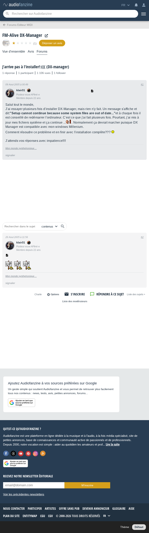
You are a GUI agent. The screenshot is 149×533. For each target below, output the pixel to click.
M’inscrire (87, 485)
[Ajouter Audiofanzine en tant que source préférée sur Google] (21, 402)
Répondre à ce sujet (110, 294)
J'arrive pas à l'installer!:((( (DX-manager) (35, 66)
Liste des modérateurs (74, 301)
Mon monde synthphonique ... (21, 148)
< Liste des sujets (136, 294)
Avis (31, 51)
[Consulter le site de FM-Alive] (45, 35)
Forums (42, 51)
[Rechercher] (63, 226)
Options (55, 294)
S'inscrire (78, 294)
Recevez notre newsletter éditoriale (28, 476)
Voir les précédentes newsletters (23, 494)
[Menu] (143, 13)
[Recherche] (7, 13)
